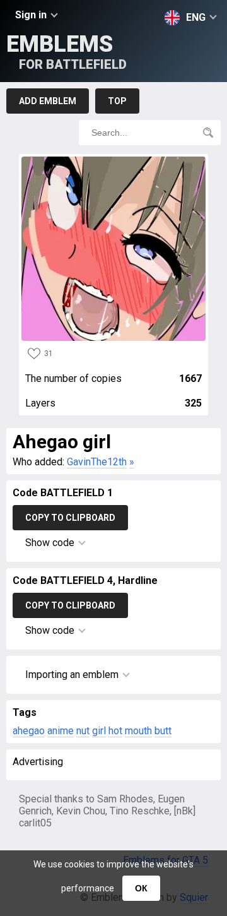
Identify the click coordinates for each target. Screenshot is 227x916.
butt (163, 731)
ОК (141, 888)
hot (115, 731)
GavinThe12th (97, 462)
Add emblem (47, 101)
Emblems (66, 51)
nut (83, 731)
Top (117, 101)
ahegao (29, 731)
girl (99, 731)
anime (60, 731)
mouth (138, 731)
